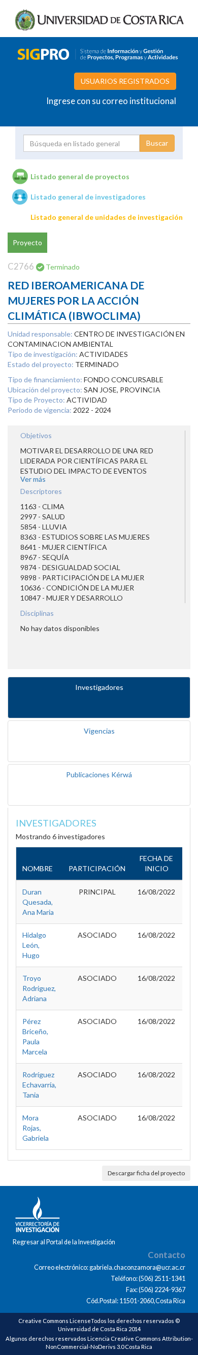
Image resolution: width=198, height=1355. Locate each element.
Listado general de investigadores (88, 196)
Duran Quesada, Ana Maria (38, 901)
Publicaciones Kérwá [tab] (99, 774)
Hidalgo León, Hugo (34, 945)
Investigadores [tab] (99, 687)
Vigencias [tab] (99, 730)
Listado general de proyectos (79, 176)
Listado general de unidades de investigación (106, 217)
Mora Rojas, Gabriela (35, 1127)
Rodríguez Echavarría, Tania (39, 1084)
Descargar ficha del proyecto (146, 1173)
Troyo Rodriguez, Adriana (39, 988)
